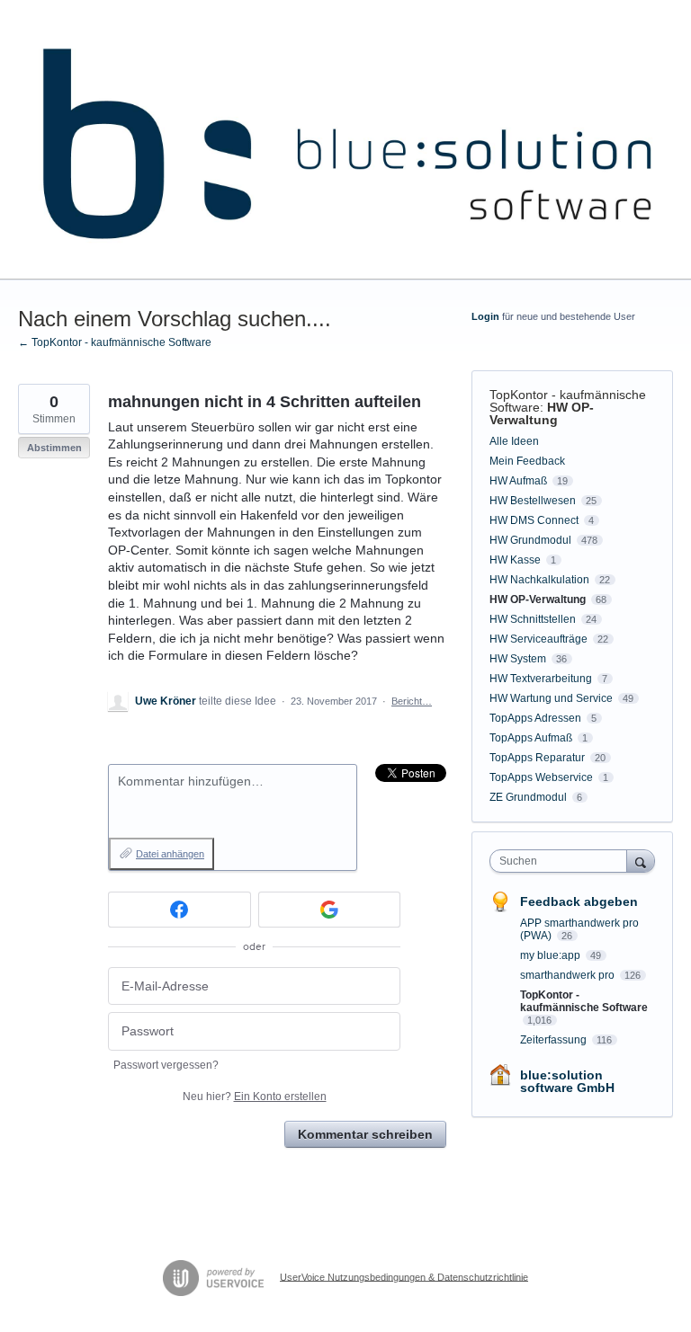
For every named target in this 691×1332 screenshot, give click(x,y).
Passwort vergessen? (166, 1065)
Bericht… (411, 701)
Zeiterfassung (554, 1040)
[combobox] (562, 861)
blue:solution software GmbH (567, 1081)
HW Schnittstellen (532, 619)
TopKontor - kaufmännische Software (584, 1001)
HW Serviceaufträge (538, 639)
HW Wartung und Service (551, 698)
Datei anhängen (170, 853)
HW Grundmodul (530, 540)
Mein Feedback (527, 461)
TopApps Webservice (541, 777)
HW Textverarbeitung (540, 678)
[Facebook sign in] (179, 910)
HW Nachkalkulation (539, 579)
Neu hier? (255, 1096)
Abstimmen (54, 447)
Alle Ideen (514, 441)
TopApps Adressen (535, 718)
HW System (517, 659)
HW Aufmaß (518, 481)
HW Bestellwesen (532, 500)
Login (485, 316)
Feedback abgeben (579, 901)
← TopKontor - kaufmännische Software (114, 342)
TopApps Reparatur (537, 757)
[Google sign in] (329, 910)
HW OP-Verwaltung (541, 413)
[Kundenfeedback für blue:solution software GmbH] (345, 139)
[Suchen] (640, 860)
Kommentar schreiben (365, 1134)
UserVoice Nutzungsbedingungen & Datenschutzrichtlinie (404, 1276)
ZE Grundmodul (528, 797)
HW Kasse (515, 560)
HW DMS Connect (534, 520)
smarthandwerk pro (568, 975)
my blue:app (551, 955)
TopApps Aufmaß (530, 738)
